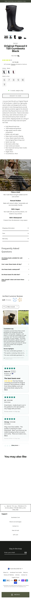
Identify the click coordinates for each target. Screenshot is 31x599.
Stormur (15, 43)
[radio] (4, 72)
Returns (25, 572)
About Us (5, 572)
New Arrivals (15, 530)
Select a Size (5, 76)
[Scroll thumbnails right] (26, 317)
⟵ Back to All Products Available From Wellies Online (15, 508)
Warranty (5, 238)
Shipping (13, 64)
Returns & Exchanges (15, 521)
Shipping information (8, 228)
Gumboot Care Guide (16, 572)
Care (3, 233)
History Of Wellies (9, 575)
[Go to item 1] (10, 317)
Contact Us (15, 526)
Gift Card (15, 534)
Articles (17, 575)
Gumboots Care (15, 517)
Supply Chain (15, 577)
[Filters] (4, 306)
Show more (14, 445)
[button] (6, 60)
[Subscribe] (25, 552)
